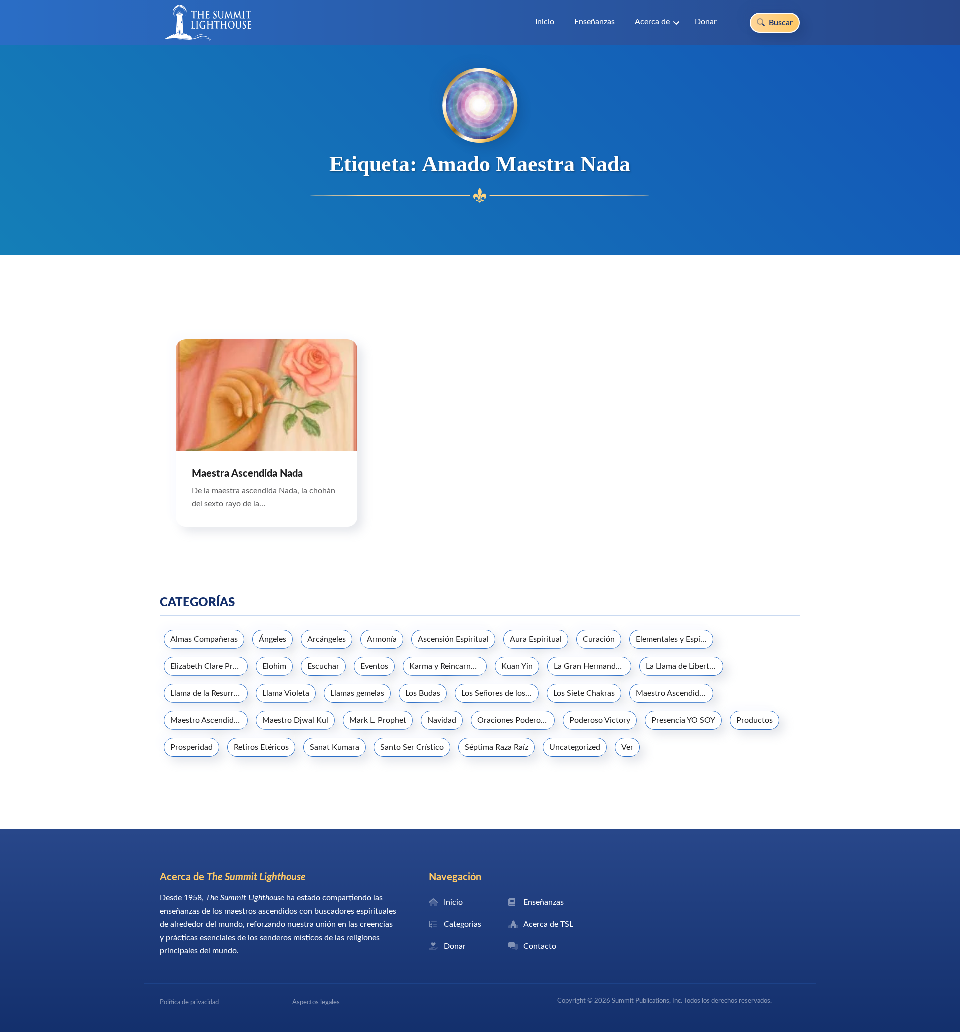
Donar (706, 22)
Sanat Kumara (335, 747)
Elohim (274, 666)
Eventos (374, 666)
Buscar (780, 23)
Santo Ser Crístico (412, 747)
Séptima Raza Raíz (496, 747)
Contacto (540, 946)
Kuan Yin (517, 666)
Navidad (442, 720)
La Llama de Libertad (682, 666)
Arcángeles (327, 639)
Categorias (463, 924)
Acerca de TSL (549, 924)
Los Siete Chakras (584, 693)
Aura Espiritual (536, 639)
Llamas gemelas (357, 693)
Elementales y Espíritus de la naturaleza (675, 639)
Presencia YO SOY (684, 720)
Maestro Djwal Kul (295, 720)
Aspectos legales (316, 1002)
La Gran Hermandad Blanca (593, 666)
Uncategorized (575, 747)
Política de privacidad (189, 1002)
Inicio (545, 22)
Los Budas (423, 693)
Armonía (382, 639)
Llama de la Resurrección (209, 693)
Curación (599, 639)
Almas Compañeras (204, 639)
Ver (628, 747)
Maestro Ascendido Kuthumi (209, 720)
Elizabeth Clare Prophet (209, 666)
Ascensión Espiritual (453, 639)
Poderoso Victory (600, 720)
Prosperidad (191, 747)
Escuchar (324, 666)
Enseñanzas (594, 22)
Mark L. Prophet (378, 720)
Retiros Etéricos (261, 747)
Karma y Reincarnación (448, 666)
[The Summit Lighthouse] (208, 22)
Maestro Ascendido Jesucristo (675, 693)
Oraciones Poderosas (515, 720)
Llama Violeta (286, 693)
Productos (754, 720)
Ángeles (272, 639)
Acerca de (652, 22)
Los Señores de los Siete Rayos (500, 693)
